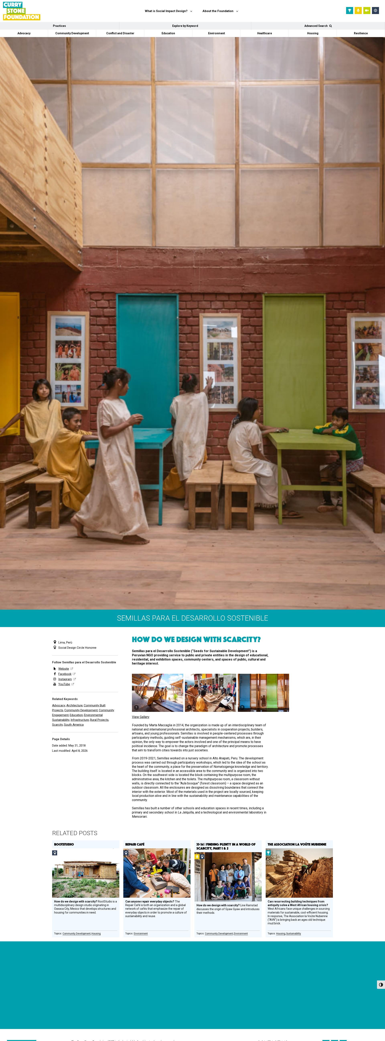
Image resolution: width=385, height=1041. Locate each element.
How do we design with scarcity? (196, 639)
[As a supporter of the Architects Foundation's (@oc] (158, 1001)
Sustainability (293, 933)
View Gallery (140, 717)
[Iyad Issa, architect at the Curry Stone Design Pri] (222, 1001)
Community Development (72, 33)
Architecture (74, 705)
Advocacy (23, 33)
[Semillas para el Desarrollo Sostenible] (157, 693)
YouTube (64, 684)
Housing (312, 33)
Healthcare (264, 33)
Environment (216, 33)
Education (168, 33)
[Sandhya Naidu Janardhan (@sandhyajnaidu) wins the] (31, 1001)
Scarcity (57, 724)
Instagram (65, 679)
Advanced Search (316, 25)
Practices (59, 25)
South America (74, 724)
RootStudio (64, 844)
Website (63, 669)
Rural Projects (99, 720)
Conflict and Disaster (120, 33)
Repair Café (134, 844)
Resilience (361, 33)
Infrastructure (80, 720)
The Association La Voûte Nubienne (297, 844)
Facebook (64, 674)
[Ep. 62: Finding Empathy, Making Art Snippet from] (94, 1001)
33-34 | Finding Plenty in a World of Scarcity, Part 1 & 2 (226, 846)
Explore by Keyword (185, 25)
